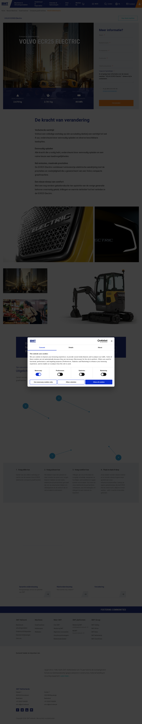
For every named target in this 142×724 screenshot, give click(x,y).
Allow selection (71, 382)
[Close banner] (111, 341)
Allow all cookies (99, 382)
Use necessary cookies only (43, 382)
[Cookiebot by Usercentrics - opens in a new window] (99, 341)
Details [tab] (71, 347)
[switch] (60, 374)
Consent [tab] (42, 347)
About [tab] (100, 347)
